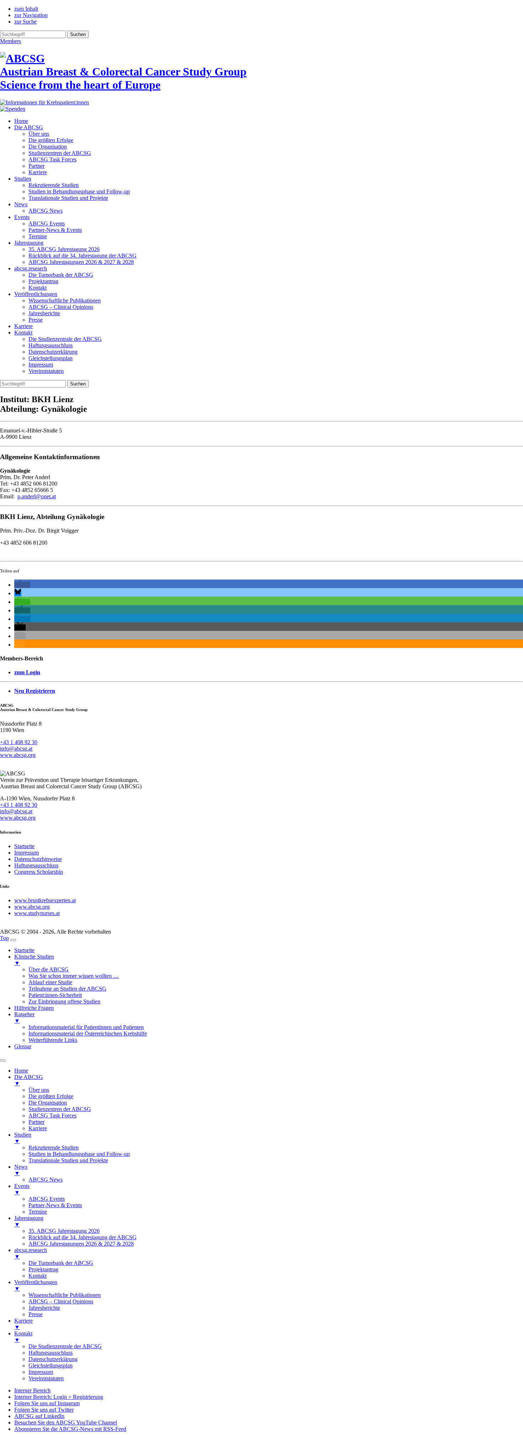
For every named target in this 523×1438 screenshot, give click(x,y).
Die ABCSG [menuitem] (28, 1080)
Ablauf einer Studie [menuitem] (50, 982)
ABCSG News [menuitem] (45, 1180)
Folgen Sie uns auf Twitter (44, 1410)
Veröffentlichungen (35, 294)
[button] (22, 585)
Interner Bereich (32, 1390)
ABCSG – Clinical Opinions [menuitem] (60, 1301)
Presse (35, 320)
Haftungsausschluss (50, 345)
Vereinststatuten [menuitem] (46, 1378)
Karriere (37, 172)
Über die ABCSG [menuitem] (48, 969)
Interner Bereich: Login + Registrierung (58, 1397)
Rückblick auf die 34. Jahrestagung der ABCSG (82, 256)
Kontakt (37, 288)
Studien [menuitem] (22, 1138)
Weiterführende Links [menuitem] (52, 1040)
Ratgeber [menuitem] (24, 1017)
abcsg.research (30, 268)
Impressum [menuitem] (40, 1372)
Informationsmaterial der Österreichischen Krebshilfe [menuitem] (87, 1034)
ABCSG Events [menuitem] (46, 1199)
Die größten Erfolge (50, 140)
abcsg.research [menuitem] (30, 1253)
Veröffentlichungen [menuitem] (35, 1285)
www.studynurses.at (37, 913)
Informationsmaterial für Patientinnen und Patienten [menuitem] (86, 1027)
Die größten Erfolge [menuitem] (50, 1096)
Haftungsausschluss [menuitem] (50, 1353)
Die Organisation (47, 147)
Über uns (38, 134)
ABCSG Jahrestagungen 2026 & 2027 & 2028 (81, 262)
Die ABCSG (28, 127)
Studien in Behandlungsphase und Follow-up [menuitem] (79, 1154)
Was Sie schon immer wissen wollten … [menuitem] (73, 976)
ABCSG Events (46, 223)
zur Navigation (31, 15)
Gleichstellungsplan (50, 358)
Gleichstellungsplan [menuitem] (50, 1365)
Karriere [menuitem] (37, 1128)
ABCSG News (45, 211)
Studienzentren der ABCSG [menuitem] (59, 1109)
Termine (37, 236)
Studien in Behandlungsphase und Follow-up (79, 191)
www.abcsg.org (18, 755)
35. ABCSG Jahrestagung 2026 (64, 249)
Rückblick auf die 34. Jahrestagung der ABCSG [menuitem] (82, 1237)
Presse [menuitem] (35, 1314)
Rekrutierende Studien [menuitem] (53, 1147)
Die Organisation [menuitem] (47, 1103)
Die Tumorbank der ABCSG (60, 275)
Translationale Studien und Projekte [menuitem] (68, 1160)
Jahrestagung (28, 243)
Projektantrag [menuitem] (43, 1269)
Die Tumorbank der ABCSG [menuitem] (60, 1263)
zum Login (27, 672)
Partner (36, 166)
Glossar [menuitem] (22, 1046)
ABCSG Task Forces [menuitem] (52, 1115)
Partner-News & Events (55, 230)
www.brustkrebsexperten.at (45, 900)
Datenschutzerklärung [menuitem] (53, 1359)
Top (4, 938)
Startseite (24, 846)
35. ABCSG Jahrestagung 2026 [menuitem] (64, 1231)
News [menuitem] (20, 1170)
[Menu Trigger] (13, 940)
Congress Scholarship (38, 872)
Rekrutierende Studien (53, 185)
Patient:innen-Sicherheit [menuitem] (55, 995)
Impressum (40, 365)
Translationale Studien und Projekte (68, 198)
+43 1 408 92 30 (18, 742)
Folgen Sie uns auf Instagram (47, 1403)
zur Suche (25, 22)
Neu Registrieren (34, 691)
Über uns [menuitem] (38, 1090)
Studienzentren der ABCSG (59, 153)
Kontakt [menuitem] (37, 1276)
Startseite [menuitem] (24, 950)
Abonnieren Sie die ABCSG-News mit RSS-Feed (70, 1429)
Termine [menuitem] (37, 1212)
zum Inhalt (26, 9)
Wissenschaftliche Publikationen (64, 300)
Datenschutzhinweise (38, 859)
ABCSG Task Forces (52, 159)
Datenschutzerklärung (53, 352)
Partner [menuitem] (36, 1122)
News (20, 204)
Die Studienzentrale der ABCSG (65, 339)
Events (22, 217)
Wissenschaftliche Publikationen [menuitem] (64, 1295)
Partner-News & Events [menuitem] (55, 1205)
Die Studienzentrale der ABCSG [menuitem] (65, 1346)
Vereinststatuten (46, 371)
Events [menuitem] (22, 1189)
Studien (22, 179)
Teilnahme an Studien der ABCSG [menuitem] (67, 989)
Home (21, 121)
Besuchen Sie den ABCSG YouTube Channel (65, 1422)
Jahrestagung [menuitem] (28, 1221)
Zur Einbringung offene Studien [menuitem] (64, 1001)
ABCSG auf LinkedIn (39, 1416)
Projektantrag (43, 281)
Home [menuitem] (21, 1071)
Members (10, 41)
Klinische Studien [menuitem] (34, 960)
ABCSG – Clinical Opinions (60, 307)
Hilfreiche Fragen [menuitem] (34, 1008)
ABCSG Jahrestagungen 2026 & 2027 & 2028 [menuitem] (81, 1244)
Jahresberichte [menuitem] (44, 1308)
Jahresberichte (44, 313)
